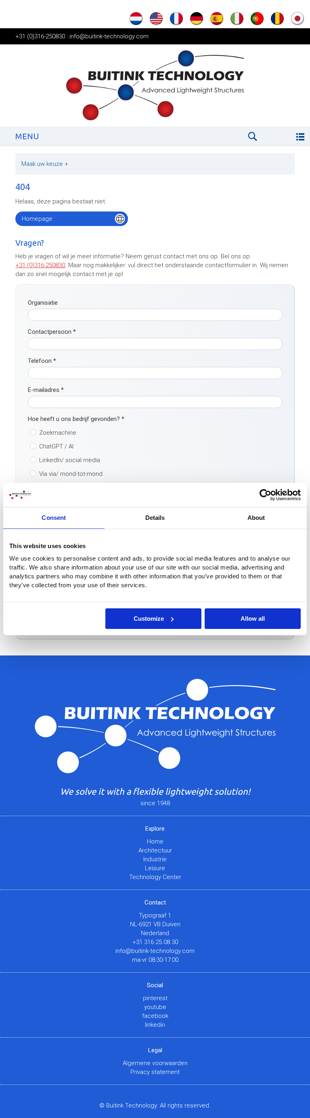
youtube (155, 1007)
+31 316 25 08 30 (155, 942)
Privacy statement (155, 1072)
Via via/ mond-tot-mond (71, 473)
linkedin (155, 1024)
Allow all (253, 618)
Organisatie (43, 302)
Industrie (155, 859)
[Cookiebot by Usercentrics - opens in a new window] (265, 495)
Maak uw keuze (44, 163)
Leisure (155, 868)
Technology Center (155, 877)
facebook (155, 1016)
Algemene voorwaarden (155, 1063)
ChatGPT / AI (56, 446)
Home (155, 841)
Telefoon (42, 360)
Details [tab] (155, 517)
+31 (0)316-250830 (40, 36)
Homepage (37, 218)
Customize (149, 618)
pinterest (155, 998)
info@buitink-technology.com (109, 36)
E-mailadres (46, 390)
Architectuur (155, 850)
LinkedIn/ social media (69, 460)
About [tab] (256, 517)
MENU (27, 136)
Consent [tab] (54, 517)
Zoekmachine (57, 432)
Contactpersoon (52, 331)
